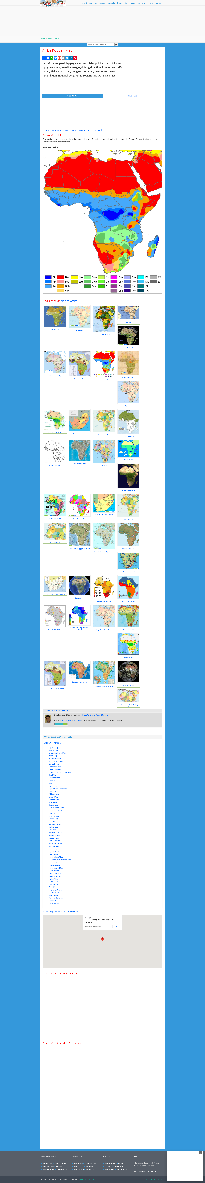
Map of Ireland (79, 1169)
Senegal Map (54, 862)
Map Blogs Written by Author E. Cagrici (57, 711)
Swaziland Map (55, 881)
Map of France (79, 1166)
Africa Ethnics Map (79, 379)
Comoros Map (54, 778)
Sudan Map (53, 879)
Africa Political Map (104, 466)
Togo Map (53, 887)
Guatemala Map (48, 1166)
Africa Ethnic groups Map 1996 (55, 689)
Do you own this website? (93, 927)
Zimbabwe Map (55, 903)
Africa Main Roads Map (55, 629)
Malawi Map (53, 827)
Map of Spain (90, 1169)
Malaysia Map (109, 1169)
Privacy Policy (82, 1179)
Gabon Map (53, 797)
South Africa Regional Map (128, 572)
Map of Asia (107, 1157)
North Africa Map (55, 542)
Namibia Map (54, 846)
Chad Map (53, 775)
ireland (150, 3)
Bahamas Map (48, 1163)
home (43, 39)
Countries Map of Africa (55, 518)
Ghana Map (53, 802)
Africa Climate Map (128, 629)
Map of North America (48, 1157)
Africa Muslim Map (128, 436)
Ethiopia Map (54, 794)
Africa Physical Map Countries (104, 686)
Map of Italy (90, 1166)
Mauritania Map (55, 832)
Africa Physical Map (128, 347)
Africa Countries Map (55, 376)
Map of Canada (60, 1163)
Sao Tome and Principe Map (60, 860)
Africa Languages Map (128, 601)
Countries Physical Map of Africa (104, 552)
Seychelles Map (55, 865)
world (84, 3)
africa (56, 39)
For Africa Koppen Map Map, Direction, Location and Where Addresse (75, 130)
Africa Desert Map (128, 657)
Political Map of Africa (79, 519)
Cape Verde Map (55, 769)
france (119, 3)
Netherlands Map (91, 1163)
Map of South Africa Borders (104, 515)
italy (126, 3)
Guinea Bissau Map (56, 808)
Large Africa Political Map (104, 630)
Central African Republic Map (60, 772)
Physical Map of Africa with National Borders (79, 549)
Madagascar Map (55, 824)
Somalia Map (54, 871)
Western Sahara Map (57, 898)
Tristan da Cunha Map (58, 890)
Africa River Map (128, 460)
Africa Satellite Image (128, 490)
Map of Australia (48, 1169)
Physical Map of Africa (79, 463)
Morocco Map (54, 840)
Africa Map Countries (104, 334)
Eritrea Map (53, 791)
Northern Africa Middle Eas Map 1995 (128, 705)
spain (133, 3)
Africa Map (79, 330)
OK (116, 926)
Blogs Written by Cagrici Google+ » (96, 715)
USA (90, 3)
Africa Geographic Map (55, 432)
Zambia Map (54, 901)
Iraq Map (108, 1166)
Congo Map (53, 780)
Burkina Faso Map (56, 761)
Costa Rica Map (62, 1169)
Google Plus (66, 720)
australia (111, 3)
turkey (158, 3)
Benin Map (53, 756)
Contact (137, 1157)
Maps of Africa (128, 519)
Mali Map (52, 830)
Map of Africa (55, 329)
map (50, 39)
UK (96, 3)
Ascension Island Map (57, 753)
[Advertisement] (102, 21)
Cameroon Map (55, 767)
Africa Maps (128, 322)
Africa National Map (104, 435)
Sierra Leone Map (56, 868)
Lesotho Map (54, 816)
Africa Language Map (128, 377)
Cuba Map (59, 1166)
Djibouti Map (54, 783)
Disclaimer (91, 1179)
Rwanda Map (54, 854)
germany (141, 3)
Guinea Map (53, 805)
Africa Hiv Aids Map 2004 (104, 601)
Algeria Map (53, 747)
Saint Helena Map (56, 857)
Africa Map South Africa (79, 434)
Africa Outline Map (55, 465)
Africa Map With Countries (128, 406)
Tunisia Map (54, 892)
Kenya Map (53, 813)
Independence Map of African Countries (79, 628)
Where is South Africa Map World (55, 594)
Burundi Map (54, 764)
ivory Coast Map (55, 810)
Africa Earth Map (79, 598)
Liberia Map (53, 819)
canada (102, 3)
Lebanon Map (118, 1166)
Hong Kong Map (110, 1163)
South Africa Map (55, 876)
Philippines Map (121, 1169)
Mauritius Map (54, 835)
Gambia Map (54, 799)
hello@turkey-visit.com (149, 1171)
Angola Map (53, 750)
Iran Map (121, 1163)
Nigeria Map (54, 851)
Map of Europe (77, 1157)
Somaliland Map (55, 873)
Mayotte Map (54, 838)
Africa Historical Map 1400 (79, 682)
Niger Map (53, 849)
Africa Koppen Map (104, 380)
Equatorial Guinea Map (58, 788)
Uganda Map (54, 895)
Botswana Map (55, 758)
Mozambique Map (56, 843)
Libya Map (53, 821)
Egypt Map (53, 786)
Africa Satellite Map (128, 685)
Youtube (77, 720)
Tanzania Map (54, 884)
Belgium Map (78, 1163)
